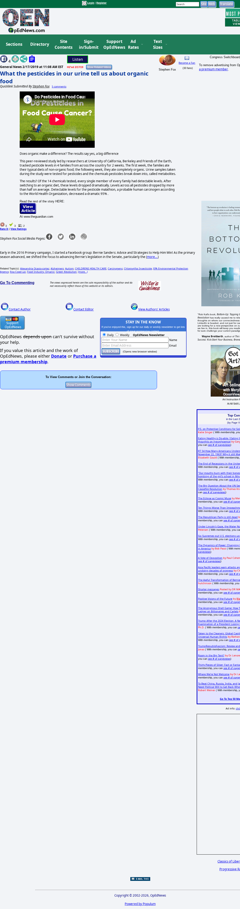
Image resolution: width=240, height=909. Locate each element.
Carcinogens (115, 268)
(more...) (83, 271)
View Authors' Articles (154, 309)
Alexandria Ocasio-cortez (34, 268)
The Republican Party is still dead (218, 517)
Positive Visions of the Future (215, 598)
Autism (69, 268)
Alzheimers (57, 268)
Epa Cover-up (18, 271)
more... (152, 257)
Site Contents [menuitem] (63, 44)
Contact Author (20, 309)
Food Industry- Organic (41, 271)
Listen (77, 59)
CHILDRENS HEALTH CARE (90, 268)
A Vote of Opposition (210, 558)
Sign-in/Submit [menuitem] (88, 44)
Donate (59, 356)
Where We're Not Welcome (213, 674)
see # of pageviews (219, 445)
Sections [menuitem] (14, 44)
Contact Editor (83, 309)
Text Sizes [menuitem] (157, 44)
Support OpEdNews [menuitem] (112, 44)
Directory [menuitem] (39, 44)
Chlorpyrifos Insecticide (138, 268)
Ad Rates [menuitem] (133, 44)
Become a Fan (187, 62)
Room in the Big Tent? (211, 655)
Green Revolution (66, 271)
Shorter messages (208, 589)
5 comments (59, 86)
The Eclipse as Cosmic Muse (214, 498)
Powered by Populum (140, 904)
